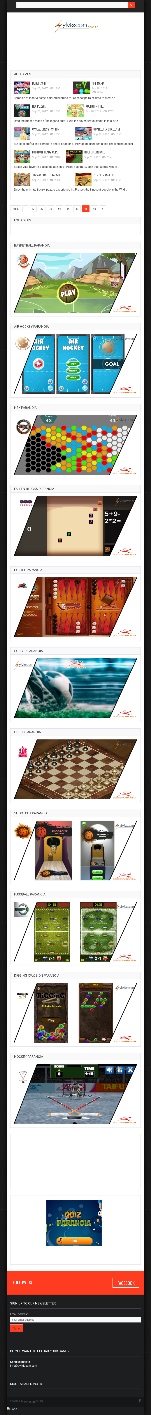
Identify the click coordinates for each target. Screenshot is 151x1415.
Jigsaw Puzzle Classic (46, 175)
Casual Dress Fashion (45, 129)
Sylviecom (29, 1401)
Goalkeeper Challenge (106, 129)
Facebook (126, 1283)
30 (50, 208)
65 (59, 208)
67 (77, 208)
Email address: (19, 1314)
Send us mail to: (20, 1362)
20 (42, 208)
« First (16, 208)
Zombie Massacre (104, 175)
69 (94, 208)
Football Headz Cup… (45, 152)
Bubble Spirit (40, 83)
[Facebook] (140, 1401)
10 (33, 208)
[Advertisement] (77, 50)
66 (68, 208)
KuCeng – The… (95, 106)
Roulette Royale (94, 152)
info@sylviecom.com (23, 1365)
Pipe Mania (98, 83)
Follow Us (22, 220)
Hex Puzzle (38, 106)
